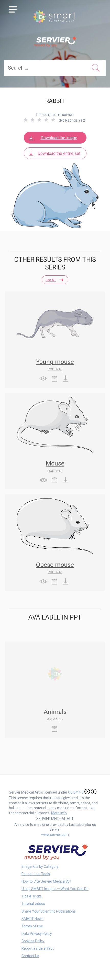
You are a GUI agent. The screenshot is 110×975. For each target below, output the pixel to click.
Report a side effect (37, 948)
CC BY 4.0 (76, 792)
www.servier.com (55, 834)
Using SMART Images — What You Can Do (55, 889)
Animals (54, 719)
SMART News (32, 919)
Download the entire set (59, 153)
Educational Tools (35, 874)
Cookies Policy (33, 941)
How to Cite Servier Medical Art (46, 881)
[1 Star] (25, 119)
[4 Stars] (46, 119)
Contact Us (30, 956)
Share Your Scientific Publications (48, 911)
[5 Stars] (53, 119)
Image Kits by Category (40, 866)
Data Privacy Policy (36, 933)
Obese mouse (55, 564)
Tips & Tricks (31, 896)
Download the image (59, 137)
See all (51, 280)
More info (59, 813)
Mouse (55, 463)
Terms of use (32, 926)
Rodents (55, 369)
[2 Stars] (32, 119)
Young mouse (55, 361)
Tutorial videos (33, 904)
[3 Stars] (39, 119)
